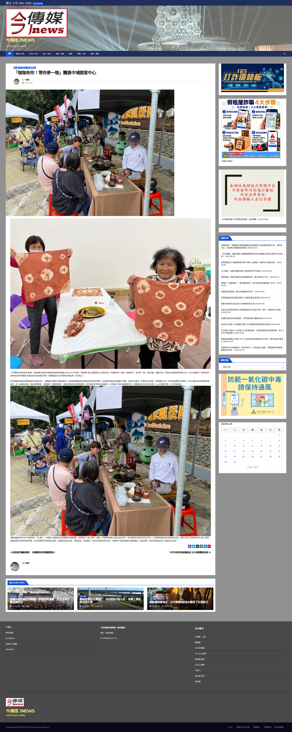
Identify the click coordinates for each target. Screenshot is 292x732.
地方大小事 (33, 54)
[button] (284, 54)
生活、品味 (47, 54)
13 (261, 446)
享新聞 (198, 682)
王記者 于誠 (98, 606)
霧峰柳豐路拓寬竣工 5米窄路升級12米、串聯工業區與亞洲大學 (110, 601)
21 (270, 451)
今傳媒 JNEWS (20, 40)
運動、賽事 (95, 54)
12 (253, 446)
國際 (70, 54)
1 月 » (256, 467)
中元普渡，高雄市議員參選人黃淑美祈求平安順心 (241, 271)
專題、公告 (81, 54)
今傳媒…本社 (200, 637)
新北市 (20, 67)
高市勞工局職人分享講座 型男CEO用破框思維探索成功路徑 (245, 324)
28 (270, 457)
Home (231, 727)
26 (253, 457)
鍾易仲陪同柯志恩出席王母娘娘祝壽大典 (237, 304)
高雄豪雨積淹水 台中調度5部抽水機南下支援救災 (178, 602)
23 (226, 457)
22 (279, 451)
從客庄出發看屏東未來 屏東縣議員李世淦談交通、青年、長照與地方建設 (251, 310)
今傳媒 (27, 80)
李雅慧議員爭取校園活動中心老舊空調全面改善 (240, 298)
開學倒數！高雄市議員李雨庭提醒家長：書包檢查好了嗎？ (245, 277)
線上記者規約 (279, 727)
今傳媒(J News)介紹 (242, 727)
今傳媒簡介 (256, 727)
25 (243, 457)
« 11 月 (249, 467)
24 (235, 457)
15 (279, 446)
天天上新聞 (199, 665)
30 (226, 462)
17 (235, 451)
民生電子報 (199, 676)
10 (235, 446)
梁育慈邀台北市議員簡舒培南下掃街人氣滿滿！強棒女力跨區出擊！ (249, 262)
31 (235, 462)
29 (279, 457)
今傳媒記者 (267, 727)
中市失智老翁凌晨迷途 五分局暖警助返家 (189, 552)
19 (253, 451)
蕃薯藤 (198, 642)
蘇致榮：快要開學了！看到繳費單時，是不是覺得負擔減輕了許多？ (249, 283)
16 (226, 451)
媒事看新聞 (199, 659)
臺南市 (33, 67)
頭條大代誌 (20, 54)
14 (270, 446)
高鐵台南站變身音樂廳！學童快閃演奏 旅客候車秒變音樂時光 (40, 601)
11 (244, 446)
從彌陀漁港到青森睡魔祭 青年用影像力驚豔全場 (241, 318)
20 (261, 451)
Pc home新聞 (200, 654)
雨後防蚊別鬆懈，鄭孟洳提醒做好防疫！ (237, 292)
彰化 (15, 67)
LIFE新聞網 (200, 648)
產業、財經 (60, 54)
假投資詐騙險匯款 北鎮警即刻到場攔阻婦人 (33, 552)
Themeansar (45, 727)
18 (243, 451)
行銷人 (198, 670)
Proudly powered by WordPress (16, 727)
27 (261, 457)
